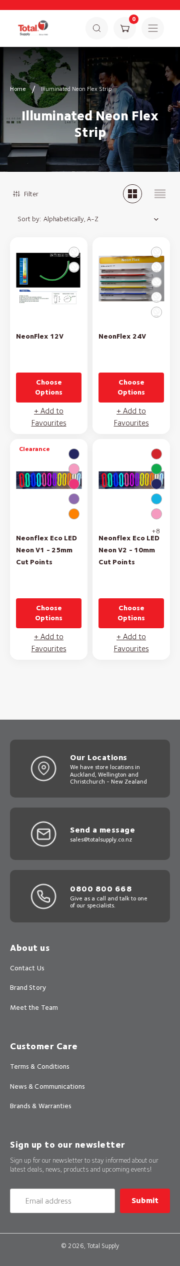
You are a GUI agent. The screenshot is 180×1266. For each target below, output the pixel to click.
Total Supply (103, 1246)
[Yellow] (156, 312)
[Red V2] (156, 453)
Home (18, 88)
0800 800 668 (101, 888)
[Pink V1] (74, 483)
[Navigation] (153, 28)
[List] (160, 194)
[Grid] (132, 194)
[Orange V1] (74, 513)
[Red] (74, 252)
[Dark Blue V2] (156, 483)
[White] (74, 267)
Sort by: (29, 219)
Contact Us (27, 968)
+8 (156, 531)
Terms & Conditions (40, 1066)
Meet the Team (34, 1007)
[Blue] (156, 252)
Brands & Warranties (41, 1106)
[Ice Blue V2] (156, 498)
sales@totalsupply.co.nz (101, 839)
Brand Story (28, 987)
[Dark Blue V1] (74, 453)
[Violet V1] (74, 498)
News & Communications (47, 1086)
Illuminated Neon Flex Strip (76, 88)
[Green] (156, 297)
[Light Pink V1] (74, 468)
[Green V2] (156, 468)
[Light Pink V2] (156, 513)
